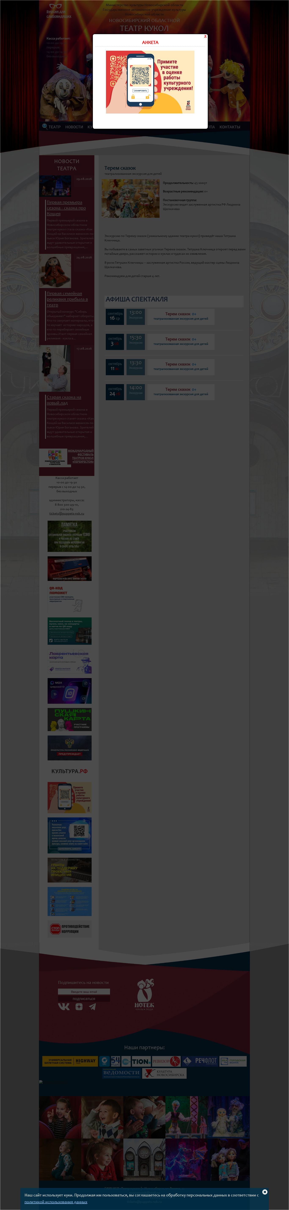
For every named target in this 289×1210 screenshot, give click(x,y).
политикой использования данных (56, 1202)
